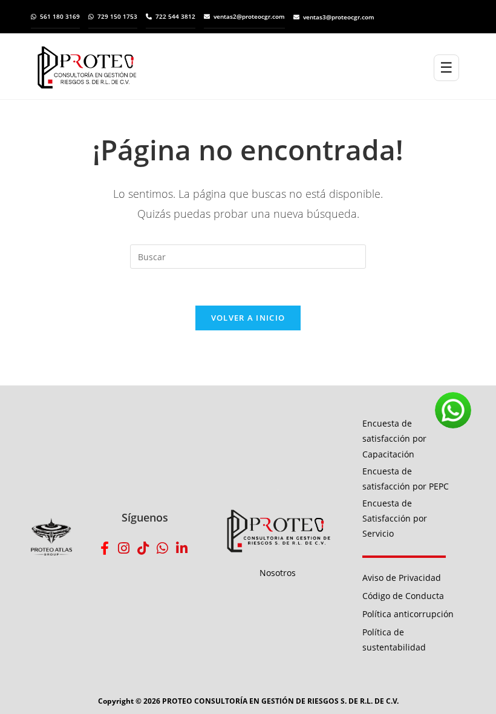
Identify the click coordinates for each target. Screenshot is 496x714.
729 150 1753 (117, 16)
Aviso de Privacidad (401, 577)
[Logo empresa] (235, 68)
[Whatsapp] (162, 548)
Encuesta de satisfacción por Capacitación (394, 438)
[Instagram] (124, 548)
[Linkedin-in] (182, 548)
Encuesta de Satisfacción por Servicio (394, 518)
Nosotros (277, 572)
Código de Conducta (403, 595)
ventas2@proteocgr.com (249, 16)
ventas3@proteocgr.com (338, 17)
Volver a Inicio (248, 317)
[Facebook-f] (104, 548)
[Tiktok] (143, 548)
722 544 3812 (175, 16)
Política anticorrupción (408, 614)
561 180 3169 (60, 16)
